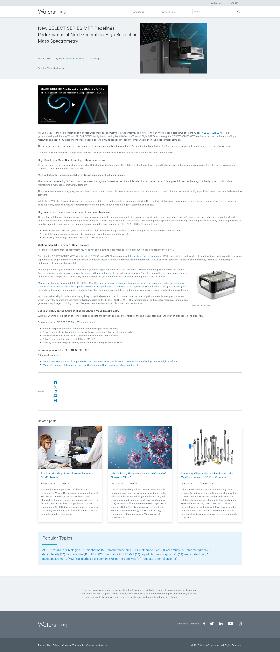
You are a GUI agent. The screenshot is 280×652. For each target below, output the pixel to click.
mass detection (196, 554)
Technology (95, 58)
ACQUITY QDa (54, 550)
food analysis (77, 554)
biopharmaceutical (123, 550)
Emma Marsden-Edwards (71, 58)
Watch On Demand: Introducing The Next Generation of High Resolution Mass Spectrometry (91, 364)
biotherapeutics (152, 550)
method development (97, 558)
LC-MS (132, 554)
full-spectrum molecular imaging (145, 256)
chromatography (200, 550)
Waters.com (217, 3)
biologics (76, 550)
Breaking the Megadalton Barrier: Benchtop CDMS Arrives (67, 475)
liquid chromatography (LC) (162, 554)
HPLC (96, 554)
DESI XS (95, 256)
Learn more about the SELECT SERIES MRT (64, 350)
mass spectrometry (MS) (61, 558)
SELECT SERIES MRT (213, 132)
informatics (114, 554)
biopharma (96, 550)
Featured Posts (168, 11)
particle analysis (128, 558)
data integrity (53, 554)
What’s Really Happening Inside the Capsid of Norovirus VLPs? (138, 475)
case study (175, 550)
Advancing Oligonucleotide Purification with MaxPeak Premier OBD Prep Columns (207, 475)
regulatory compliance (160, 558)
